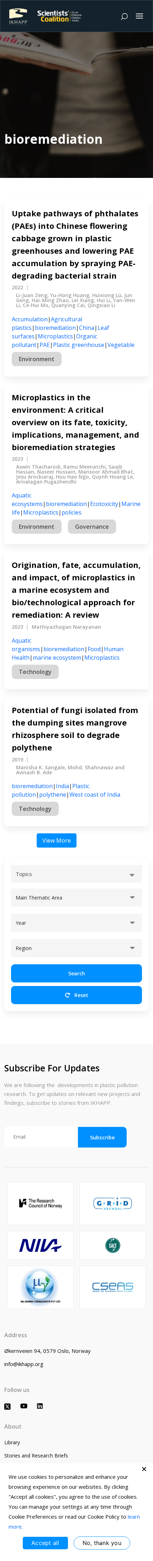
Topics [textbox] (24, 873)
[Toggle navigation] (139, 16)
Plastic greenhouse (78, 345)
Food (94, 649)
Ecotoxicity (104, 504)
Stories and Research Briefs (36, 1455)
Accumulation (30, 319)
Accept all (45, 1542)
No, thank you (102, 1542)
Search (76, 973)
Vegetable (120, 345)
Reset (80, 995)
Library (12, 1442)
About (13, 1426)
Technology (35, 672)
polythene (52, 794)
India (62, 786)
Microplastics (55, 336)
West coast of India (94, 794)
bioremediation (55, 328)
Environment (36, 359)
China (86, 328)
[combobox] (76, 874)
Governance (92, 527)
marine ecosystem (57, 657)
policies (71, 512)
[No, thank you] (144, 1468)
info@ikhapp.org (23, 1363)
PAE (44, 345)
